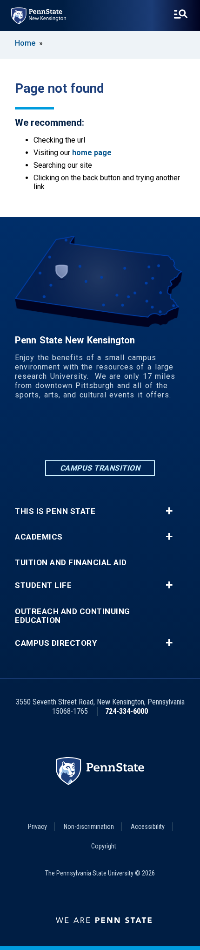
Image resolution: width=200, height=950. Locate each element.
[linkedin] (51, 433)
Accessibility (148, 826)
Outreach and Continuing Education (72, 616)
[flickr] (124, 433)
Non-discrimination (89, 826)
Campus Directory (56, 643)
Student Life (43, 585)
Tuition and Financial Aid (71, 562)
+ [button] (169, 511)
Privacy (37, 826)
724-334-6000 (126, 711)
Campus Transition (100, 468)
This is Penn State (55, 511)
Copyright (103, 846)
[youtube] (148, 433)
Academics (39, 537)
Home (25, 43)
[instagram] (100, 433)
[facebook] (75, 433)
